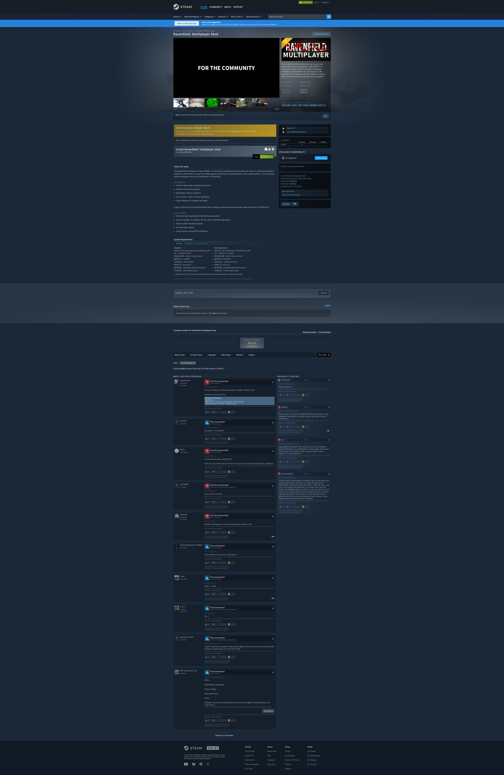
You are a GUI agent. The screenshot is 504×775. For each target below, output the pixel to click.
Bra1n (182, 450)
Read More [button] (268, 711)
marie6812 (184, 484)
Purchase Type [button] (196, 355)
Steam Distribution (252, 764)
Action (294, 105)
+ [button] (324, 105)
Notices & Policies (292, 760)
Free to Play (286, 105)
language (325, 2)
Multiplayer (313, 105)
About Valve (272, 751)
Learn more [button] (321, 158)
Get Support (312, 760)
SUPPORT (238, 7)
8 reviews (183, 673)
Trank (182, 576)
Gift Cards (249, 769)
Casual (305, 105)
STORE (203, 7)
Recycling (271, 764)
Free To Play (306, 179)
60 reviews (183, 385)
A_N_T (182, 607)
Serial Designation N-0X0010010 (192, 545)
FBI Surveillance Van (188, 671)
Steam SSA (249, 756)
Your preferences (325, 332)
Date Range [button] (225, 355)
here (182, 134)
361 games (183, 517)
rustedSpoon (185, 380)
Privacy (288, 751)
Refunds (288, 769)
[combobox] (297, 16)
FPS (320, 105)
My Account (311, 764)
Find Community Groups (291, 195)
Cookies (288, 764)
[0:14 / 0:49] (226, 68)
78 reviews (183, 519)
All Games (177, 31)
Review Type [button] (179, 355)
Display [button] (251, 355)
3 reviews (183, 640)
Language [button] (211, 355)
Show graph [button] (322, 355)
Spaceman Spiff (186, 637)
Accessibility (290, 756)
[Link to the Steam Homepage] (182, 9)
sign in (316, 2)
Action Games (187, 31)
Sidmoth (183, 515)
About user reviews (309, 332)
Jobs (269, 756)
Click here (235, 131)
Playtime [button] (239, 355)
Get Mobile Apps (313, 756)
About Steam (250, 751)
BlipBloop (303, 90)
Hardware (270, 760)
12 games (183, 609)
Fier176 (183, 421)
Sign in (177, 115)
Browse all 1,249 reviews (224, 735)
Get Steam (311, 751)
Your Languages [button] (187, 363)
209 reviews (184, 452)
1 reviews (183, 424)
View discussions (288, 191)
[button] (177, 17)
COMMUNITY (215, 7)
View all (327, 305)
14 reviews (183, 547)
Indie (299, 105)
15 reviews (183, 611)
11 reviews (183, 579)
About (227, 7)
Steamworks (249, 760)
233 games (183, 383)
